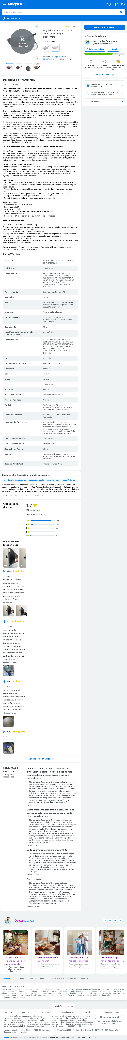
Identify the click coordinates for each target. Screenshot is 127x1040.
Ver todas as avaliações (41, 759)
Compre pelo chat (110, 1017)
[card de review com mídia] (10, 558)
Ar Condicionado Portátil (72, 993)
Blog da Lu (8, 1012)
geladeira (10, 991)
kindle (72, 991)
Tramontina (48, 384)
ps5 (102, 989)
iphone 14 (96, 989)
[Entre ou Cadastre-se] (123, 4)
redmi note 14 (118, 993)
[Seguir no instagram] (115, 920)
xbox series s (17, 993)
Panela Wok (43, 1037)
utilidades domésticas (19, 1037)
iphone (34, 991)
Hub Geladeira (68, 989)
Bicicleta (93, 993)
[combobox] (63, 12)
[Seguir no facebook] (110, 920)
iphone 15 (87, 989)
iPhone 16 (25, 989)
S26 (32, 989)
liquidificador (36, 995)
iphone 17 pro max (83, 991)
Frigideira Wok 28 (57, 978)
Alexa (109, 995)
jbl (110, 993)
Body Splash (103, 993)
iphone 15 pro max (99, 991)
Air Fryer (109, 989)
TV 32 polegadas (18, 997)
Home (6, 1037)
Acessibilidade (88, 1012)
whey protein (52, 991)
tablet (86, 993)
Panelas (33, 1037)
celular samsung (114, 991)
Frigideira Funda (43, 978)
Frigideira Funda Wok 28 (26, 978)
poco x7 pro (20, 991)
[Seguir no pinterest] (120, 920)
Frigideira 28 (83, 978)
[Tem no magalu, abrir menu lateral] (4, 4)
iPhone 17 (16, 989)
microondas (63, 991)
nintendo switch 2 (47, 993)
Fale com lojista (96, 49)
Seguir (115, 49)
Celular (58, 993)
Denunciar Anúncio (92, 102)
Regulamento (67, 1012)
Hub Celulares (55, 989)
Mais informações (62, 1006)
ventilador (35, 993)
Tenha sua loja (46, 1012)
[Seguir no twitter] (105, 920)
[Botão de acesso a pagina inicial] (56, 4)
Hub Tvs (79, 989)
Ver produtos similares (104, 27)
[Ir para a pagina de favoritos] (109, 4)
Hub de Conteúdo (42, 989)
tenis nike (6, 995)
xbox (28, 991)
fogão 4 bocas (83, 995)
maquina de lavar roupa (20, 995)
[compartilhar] (36, 57)
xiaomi (26, 993)
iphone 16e (6, 993)
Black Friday (6, 989)
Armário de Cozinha (98, 995)
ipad (44, 995)
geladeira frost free (68, 995)
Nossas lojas (26, 1012)
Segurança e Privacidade (113, 1012)
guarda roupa (53, 995)
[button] (121, 12)
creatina (42, 991)
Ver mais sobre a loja (104, 75)
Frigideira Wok (71, 978)
